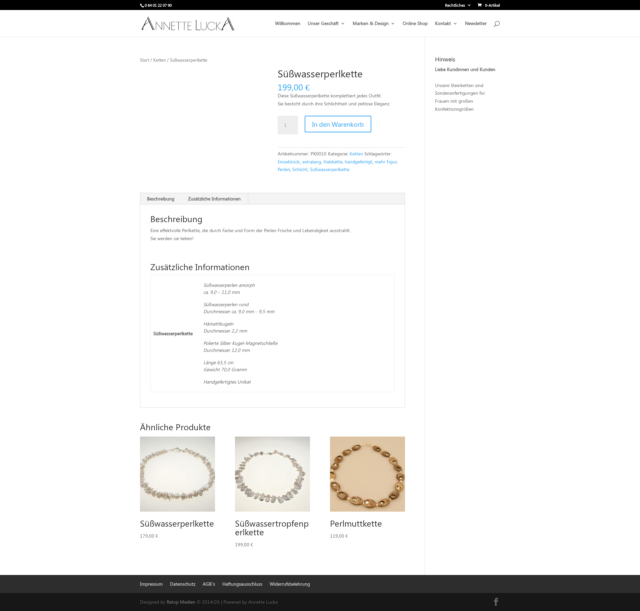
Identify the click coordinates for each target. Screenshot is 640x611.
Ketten (159, 60)
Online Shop (415, 23)
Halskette (332, 161)
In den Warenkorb (338, 123)
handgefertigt (358, 161)
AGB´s (209, 584)
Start (144, 60)
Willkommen (287, 23)
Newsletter (476, 23)
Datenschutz (182, 584)
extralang (311, 161)
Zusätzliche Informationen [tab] (214, 198)
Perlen (284, 169)
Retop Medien (182, 602)
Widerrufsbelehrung (290, 584)
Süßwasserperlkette (329, 169)
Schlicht (300, 169)
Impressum (151, 584)
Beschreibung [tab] (160, 198)
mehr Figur (386, 161)
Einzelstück (289, 161)
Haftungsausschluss (242, 584)
